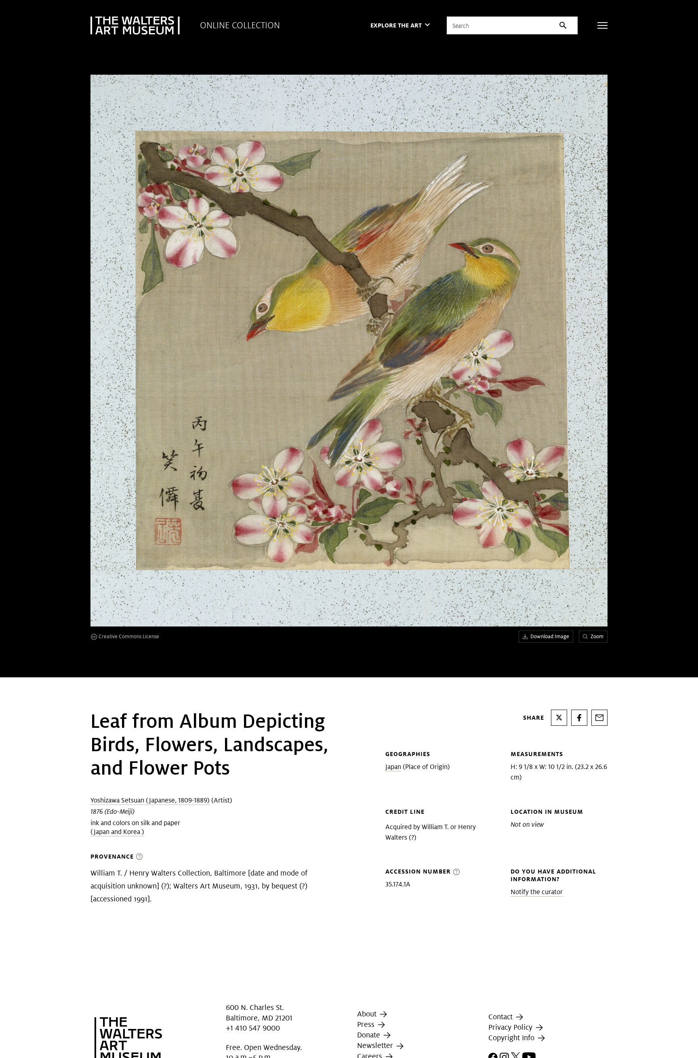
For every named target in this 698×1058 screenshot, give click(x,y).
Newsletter (376, 1045)
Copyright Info (512, 1037)
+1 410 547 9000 (253, 1028)
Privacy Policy (511, 1027)
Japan (393, 767)
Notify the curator (537, 892)
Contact (501, 1016)
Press (366, 1024)
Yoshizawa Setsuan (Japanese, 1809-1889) (150, 800)
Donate (369, 1034)
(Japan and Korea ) (117, 832)
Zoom (597, 636)
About (367, 1013)
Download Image (549, 636)
